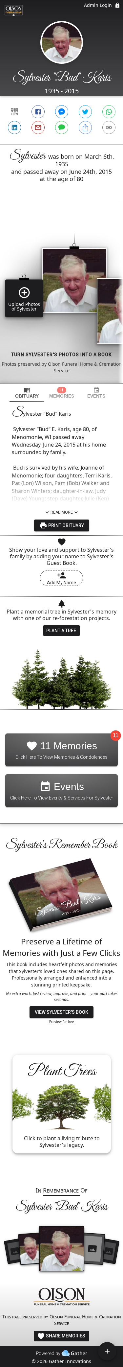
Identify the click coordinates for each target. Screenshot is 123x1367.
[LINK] (108, 127)
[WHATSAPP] (108, 111)
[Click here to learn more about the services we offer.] (61, 1297)
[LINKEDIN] (14, 127)
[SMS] (61, 127)
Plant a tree (61, 630)
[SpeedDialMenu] (107, 1351)
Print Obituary (65, 525)
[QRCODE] (14, 111)
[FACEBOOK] (38, 111)
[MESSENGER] (61, 111)
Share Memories (65, 1335)
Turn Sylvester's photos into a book (61, 354)
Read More (62, 512)
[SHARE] (85, 127)
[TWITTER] (85, 111)
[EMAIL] (38, 127)
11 (115, 735)
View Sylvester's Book (61, 1012)
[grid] (61, 297)
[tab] (27, 392)
